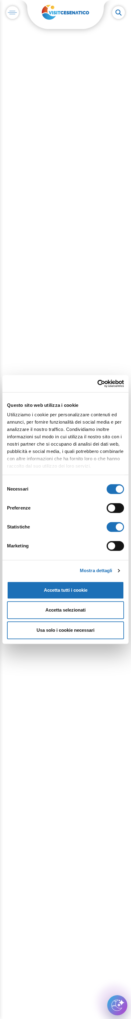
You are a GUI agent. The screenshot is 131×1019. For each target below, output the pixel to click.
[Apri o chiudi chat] (117, 1005)
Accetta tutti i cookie (65, 590)
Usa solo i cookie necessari (65, 630)
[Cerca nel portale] (118, 12)
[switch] (115, 508)
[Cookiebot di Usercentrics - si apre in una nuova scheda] (97, 384)
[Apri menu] (12, 12)
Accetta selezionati (65, 610)
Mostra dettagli (96, 570)
